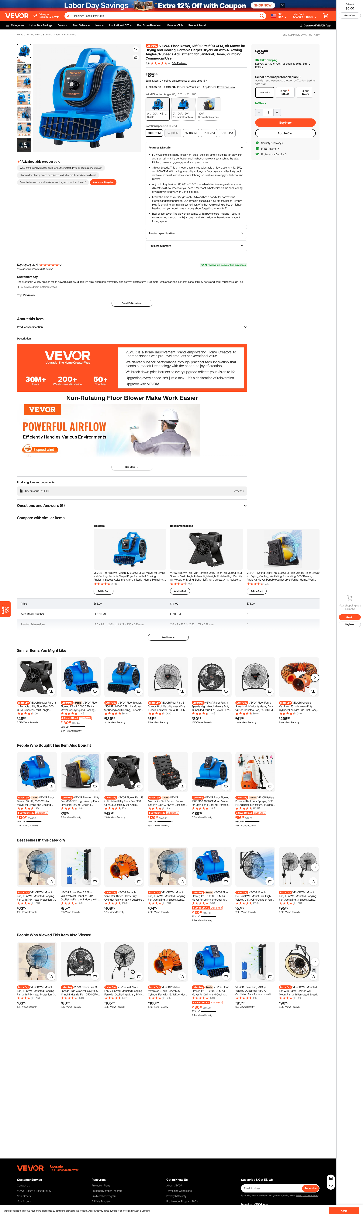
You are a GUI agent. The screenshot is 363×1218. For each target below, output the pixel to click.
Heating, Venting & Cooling (39, 34)
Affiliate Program (101, 1201)
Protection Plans (101, 1185)
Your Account (24, 1201)
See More (167, 637)
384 (43, 269)
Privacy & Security (176, 1196)
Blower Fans (70, 34)
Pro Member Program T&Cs (182, 1201)
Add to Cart (286, 133)
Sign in (349, 617)
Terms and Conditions (179, 1190)
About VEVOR (174, 1185)
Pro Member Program (104, 1196)
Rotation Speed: (155, 126)
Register (349, 624)
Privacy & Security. (141, 1210)
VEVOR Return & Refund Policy (34, 1190)
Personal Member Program (107, 1190)
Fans (58, 34)
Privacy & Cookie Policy (307, 1195)
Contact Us (23, 1185)
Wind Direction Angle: (159, 94)
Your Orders (24, 1196)
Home (20, 34)
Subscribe (310, 1188)
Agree (344, 1210)
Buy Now (285, 123)
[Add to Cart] (51, 691)
